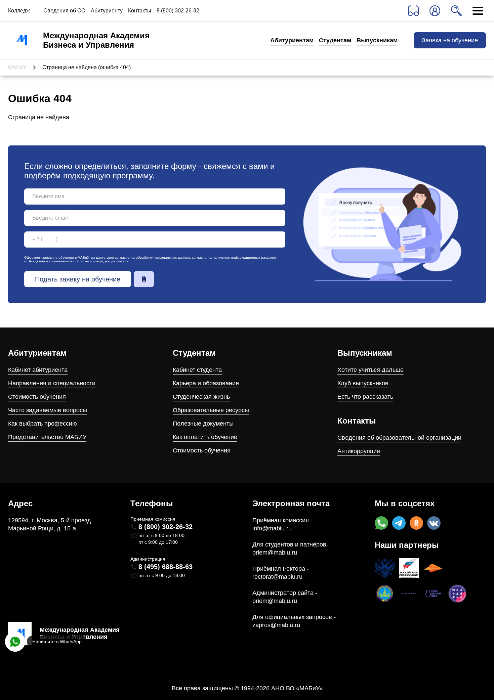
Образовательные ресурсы (211, 410)
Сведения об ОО (64, 10)
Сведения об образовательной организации (399, 437)
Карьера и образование (206, 383)
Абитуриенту (107, 10)
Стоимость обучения (37, 396)
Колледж (19, 10)
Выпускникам (377, 40)
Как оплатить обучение (205, 437)
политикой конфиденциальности (102, 261)
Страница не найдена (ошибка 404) (86, 67)
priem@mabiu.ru (274, 552)
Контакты (139, 10)
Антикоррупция (358, 451)
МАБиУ (17, 67)
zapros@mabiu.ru (276, 625)
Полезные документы (203, 423)
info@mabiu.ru (272, 528)
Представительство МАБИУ (47, 437)
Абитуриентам (292, 40)
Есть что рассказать (365, 396)
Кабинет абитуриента (38, 369)
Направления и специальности (51, 383)
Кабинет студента (197, 369)
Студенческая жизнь (201, 396)
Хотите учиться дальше (370, 369)
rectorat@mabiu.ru (277, 576)
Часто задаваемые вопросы (47, 410)
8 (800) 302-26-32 (178, 10)
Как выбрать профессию (42, 423)
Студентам (335, 40)
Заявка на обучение (450, 40)
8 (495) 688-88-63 (165, 566)
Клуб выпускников (362, 383)
